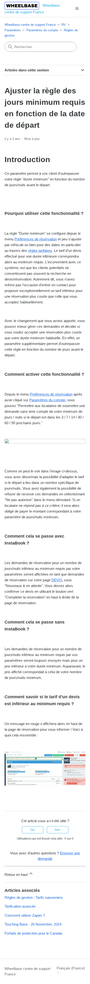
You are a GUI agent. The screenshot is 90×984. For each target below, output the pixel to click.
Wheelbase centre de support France (30, 24)
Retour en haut (17, 875)
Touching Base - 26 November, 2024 (33, 924)
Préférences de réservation (35, 239)
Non (57, 829)
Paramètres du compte (42, 30)
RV (63, 24)
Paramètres (13, 30)
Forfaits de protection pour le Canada (33, 933)
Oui (32, 829)
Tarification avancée (20, 906)
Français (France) (71, 968)
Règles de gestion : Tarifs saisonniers (34, 897)
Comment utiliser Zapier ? (25, 915)
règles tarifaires (40, 251)
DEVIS (56, 580)
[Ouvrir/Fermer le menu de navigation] (76, 8)
